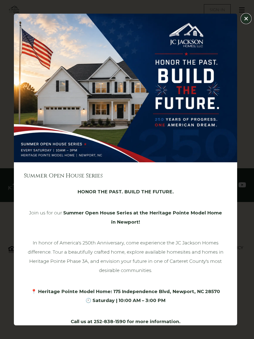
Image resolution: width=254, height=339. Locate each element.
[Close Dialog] (246, 19)
